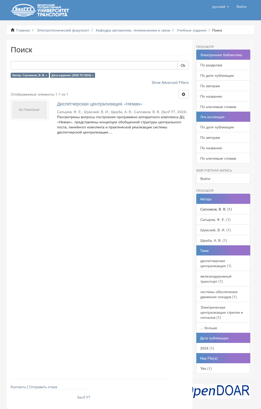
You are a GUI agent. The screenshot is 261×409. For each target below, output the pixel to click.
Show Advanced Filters (170, 82)
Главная (23, 30)
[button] (220, 6)
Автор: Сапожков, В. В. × (29, 75)
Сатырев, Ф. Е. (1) (215, 219)
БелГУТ (83, 397)
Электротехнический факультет (63, 30)
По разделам (211, 64)
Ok (183, 65)
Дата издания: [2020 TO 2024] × (72, 75)
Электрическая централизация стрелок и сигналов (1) (221, 312)
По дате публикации (217, 75)
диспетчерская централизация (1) (215, 263)
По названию (211, 96)
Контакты (18, 386)
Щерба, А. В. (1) (213, 240)
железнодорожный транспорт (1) (215, 279)
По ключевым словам (218, 106)
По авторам (210, 85)
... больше (208, 327)
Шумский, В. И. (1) (215, 229)
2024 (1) (207, 348)
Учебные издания (191, 30)
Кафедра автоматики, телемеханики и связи (133, 30)
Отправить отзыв (43, 386)
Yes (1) (206, 368)
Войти (205, 178)
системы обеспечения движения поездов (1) (219, 294)
